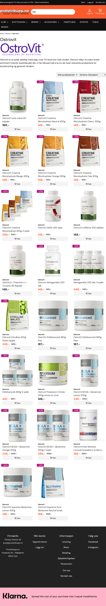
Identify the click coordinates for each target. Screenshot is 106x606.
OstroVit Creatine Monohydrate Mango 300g (15, 174)
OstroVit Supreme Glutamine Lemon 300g (16, 509)
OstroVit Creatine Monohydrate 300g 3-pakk (16, 229)
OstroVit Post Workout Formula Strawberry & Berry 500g (88, 448)
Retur (66, 547)
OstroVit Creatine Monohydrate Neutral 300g (51, 120)
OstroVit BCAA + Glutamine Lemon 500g (87, 394)
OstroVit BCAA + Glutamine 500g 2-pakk (51, 448)
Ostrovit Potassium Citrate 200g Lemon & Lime (51, 394)
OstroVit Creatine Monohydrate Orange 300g (51, 174)
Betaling (66, 552)
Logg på (90, 2)
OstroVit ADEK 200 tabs (50, 227)
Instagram (93, 547)
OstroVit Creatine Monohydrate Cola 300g (86, 174)
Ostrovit (15, 33)
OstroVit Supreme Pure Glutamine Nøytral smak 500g (50, 509)
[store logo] (15, 12)
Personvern (66, 563)
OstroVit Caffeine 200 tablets (89, 227)
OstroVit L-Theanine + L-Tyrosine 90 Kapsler (14, 284)
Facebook (93, 541)
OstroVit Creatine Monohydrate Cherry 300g (87, 120)
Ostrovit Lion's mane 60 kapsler (14, 120)
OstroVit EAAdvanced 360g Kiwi (52, 339)
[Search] (72, 12)
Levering (66, 541)
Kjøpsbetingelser (66, 558)
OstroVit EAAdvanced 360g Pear (87, 339)
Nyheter (84, 22)
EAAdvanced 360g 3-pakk (15, 392)
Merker (4, 27)
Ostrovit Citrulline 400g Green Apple (14, 339)
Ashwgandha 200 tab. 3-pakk (89, 282)
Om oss (66, 570)
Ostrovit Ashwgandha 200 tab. (51, 284)
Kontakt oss (100, 2)
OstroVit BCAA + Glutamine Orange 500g (16, 448)
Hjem (83, 2)
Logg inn (39, 547)
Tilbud (95, 22)
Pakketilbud (69, 22)
